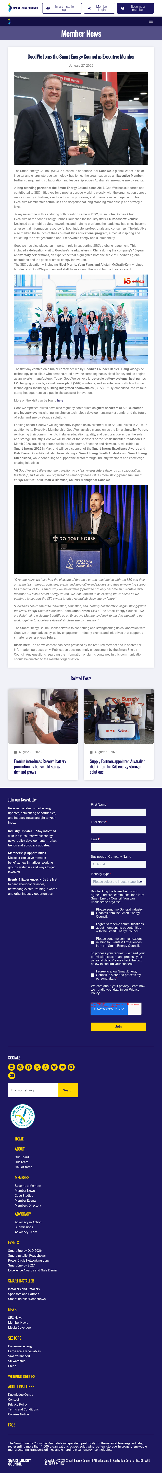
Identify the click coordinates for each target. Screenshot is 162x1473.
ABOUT (20, 1149)
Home (19, 1139)
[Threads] (45, 1067)
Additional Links (21, 1386)
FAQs (11, 1425)
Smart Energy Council (19, 1462)
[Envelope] (11, 1075)
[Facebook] (28, 1067)
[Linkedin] (11, 1067)
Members (22, 1177)
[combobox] (33, 1090)
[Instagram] (20, 1067)
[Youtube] (62, 1067)
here (60, 400)
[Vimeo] (71, 1067)
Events (13, 1242)
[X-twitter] (37, 1067)
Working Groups (21, 1376)
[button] (150, 21)
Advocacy (23, 1214)
